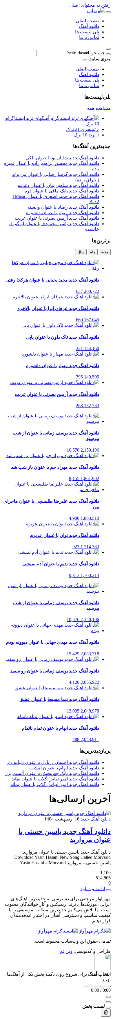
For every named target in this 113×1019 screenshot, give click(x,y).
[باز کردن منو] (108, 12)
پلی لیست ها (87, 31)
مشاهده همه (99, 108)
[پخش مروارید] (108, 890)
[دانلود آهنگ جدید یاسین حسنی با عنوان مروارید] (64, 813)
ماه (92, 252)
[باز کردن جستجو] (108, 49)
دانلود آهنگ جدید (95, 818)
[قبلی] (91, 986)
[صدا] (108, 997)
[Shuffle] (108, 986)
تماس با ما (89, 37)
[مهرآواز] (95, 10)
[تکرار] (85, 986)
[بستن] (108, 1008)
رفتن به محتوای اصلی (90, 5)
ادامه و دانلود (93, 888)
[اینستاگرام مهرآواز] (58, 930)
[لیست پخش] (108, 1002)
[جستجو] (108, 54)
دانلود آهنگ (89, 26)
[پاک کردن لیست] (106, 1013)
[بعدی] (102, 986)
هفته (104, 252)
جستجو (98, 52)
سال (80, 252)
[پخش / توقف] (96, 986)
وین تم (66, 951)
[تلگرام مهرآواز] (95, 930)
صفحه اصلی (87, 20)
